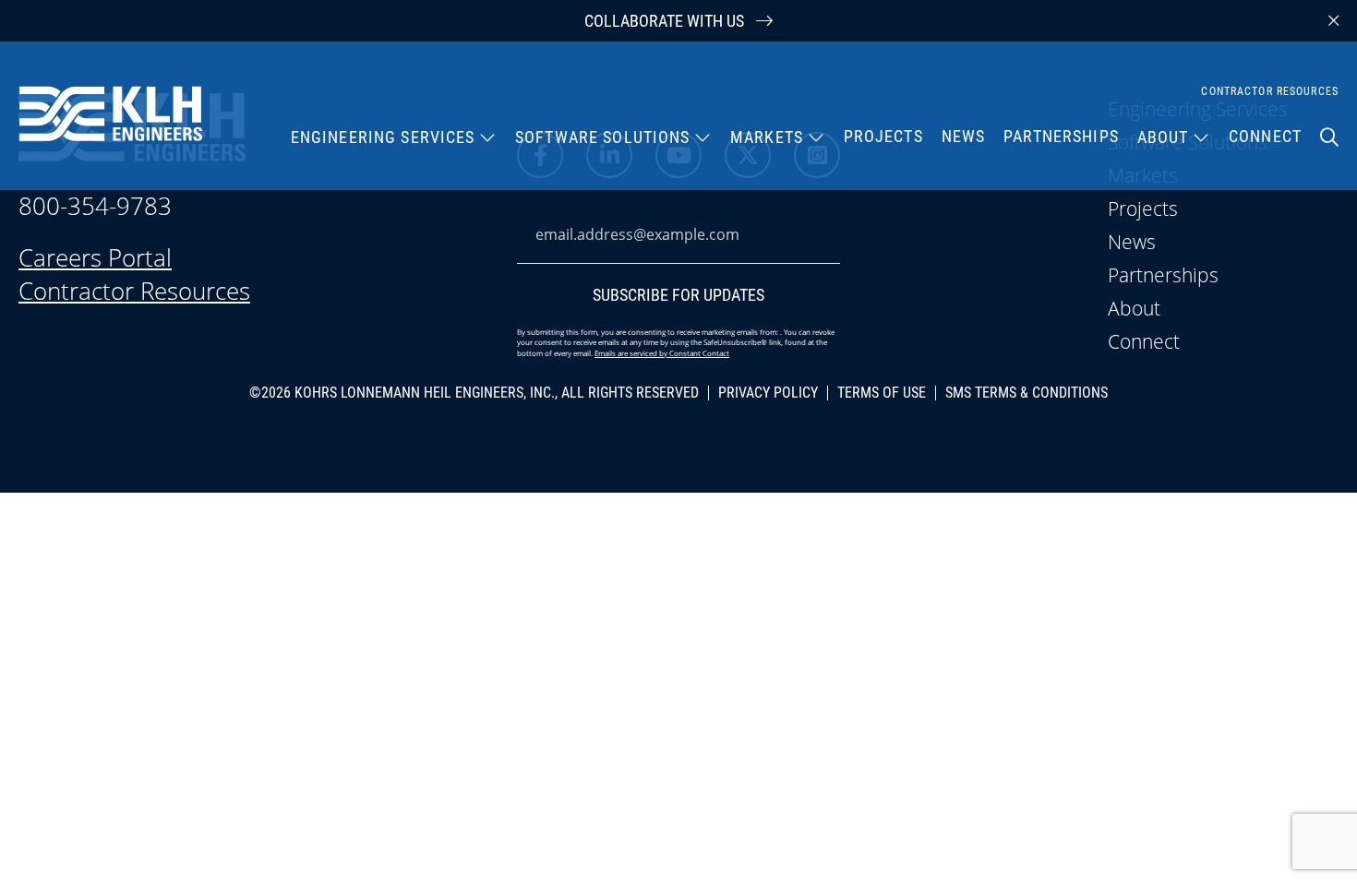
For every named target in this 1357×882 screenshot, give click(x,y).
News (964, 136)
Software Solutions (602, 137)
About (1163, 137)
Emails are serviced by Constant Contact (661, 353)
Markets (766, 137)
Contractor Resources (1270, 91)
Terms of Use (881, 393)
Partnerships (1061, 136)
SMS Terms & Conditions (1026, 393)
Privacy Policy (768, 393)
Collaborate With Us (666, 20)
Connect (1265, 135)
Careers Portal (95, 257)
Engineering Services (383, 137)
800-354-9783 (95, 205)
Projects (883, 136)
